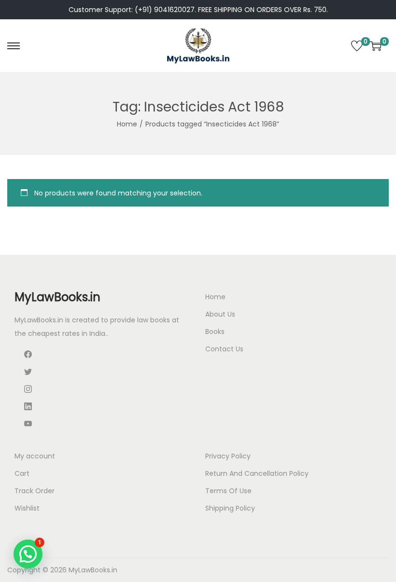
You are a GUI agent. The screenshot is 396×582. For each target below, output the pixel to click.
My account (34, 456)
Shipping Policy (230, 508)
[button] (28, 554)
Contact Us (224, 349)
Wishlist (27, 508)
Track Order (34, 491)
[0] (357, 46)
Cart (21, 473)
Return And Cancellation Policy (257, 473)
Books (215, 331)
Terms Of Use (228, 491)
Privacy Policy (228, 456)
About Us (220, 314)
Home (127, 124)
